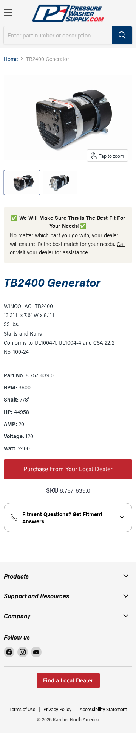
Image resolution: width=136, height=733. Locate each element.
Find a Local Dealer (68, 680)
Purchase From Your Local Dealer (68, 469)
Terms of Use (22, 709)
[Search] (122, 35)
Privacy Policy (57, 709)
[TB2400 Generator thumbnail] (22, 182)
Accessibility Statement (103, 709)
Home (11, 58)
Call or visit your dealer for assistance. (67, 248)
